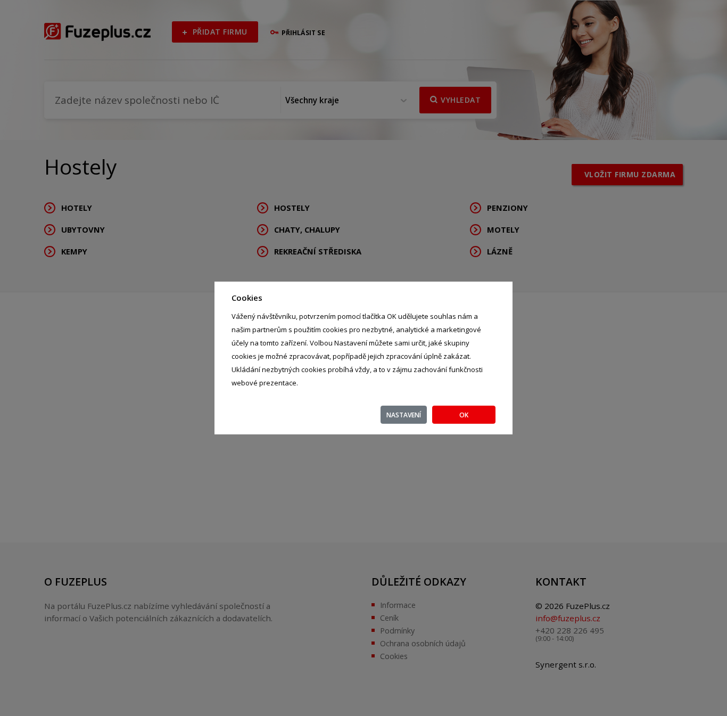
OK (463, 414)
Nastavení (403, 414)
